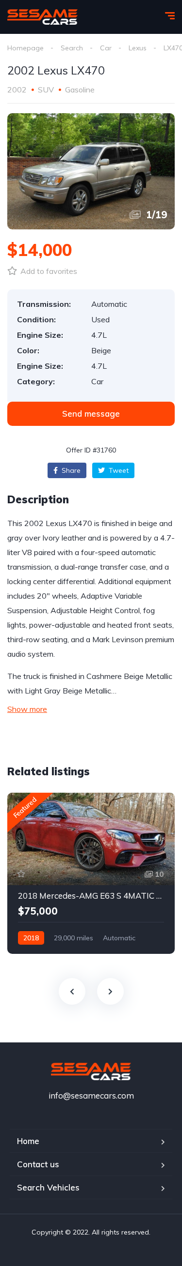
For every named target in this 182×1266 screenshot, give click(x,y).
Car (106, 48)
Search (72, 48)
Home (28, 1141)
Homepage (25, 48)
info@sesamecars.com (91, 1095)
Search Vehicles (48, 1187)
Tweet (118, 470)
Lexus (138, 48)
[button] (91, 414)
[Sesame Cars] (42, 17)
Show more (27, 709)
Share (70, 470)
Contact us (38, 1164)
